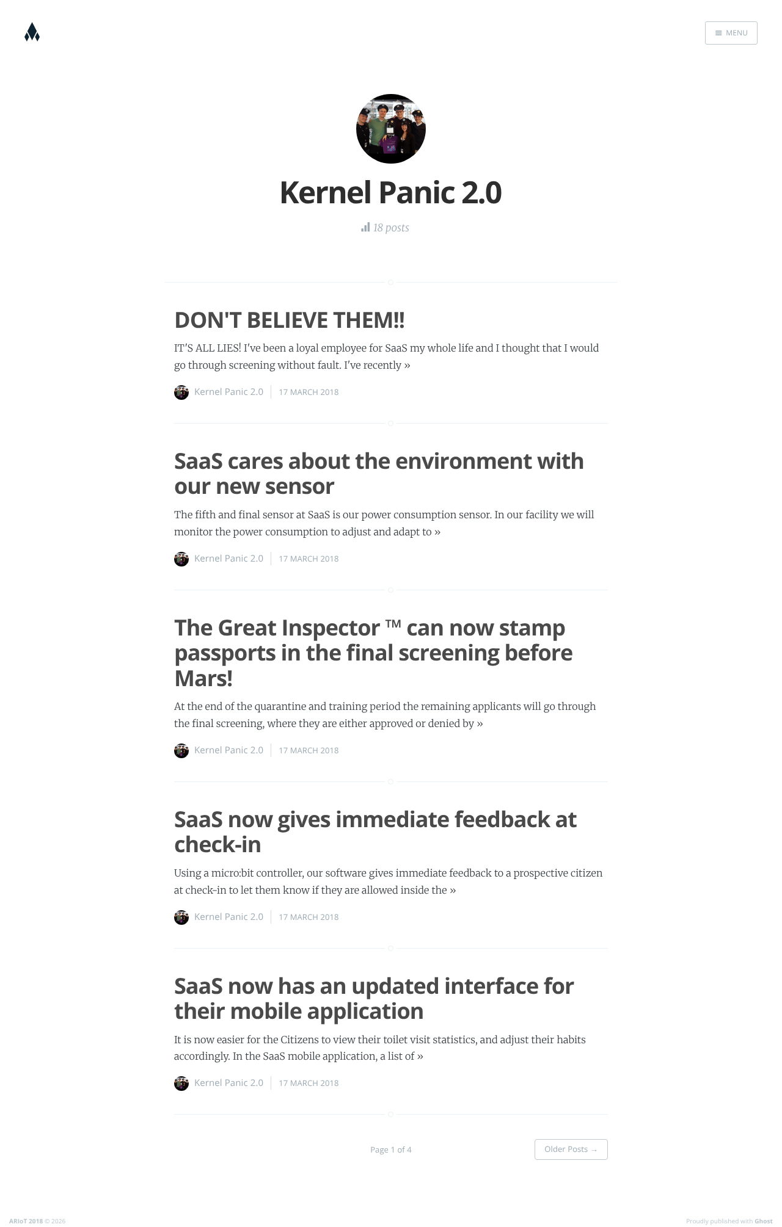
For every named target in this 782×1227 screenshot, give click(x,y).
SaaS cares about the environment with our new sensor (379, 473)
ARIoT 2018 (26, 1221)
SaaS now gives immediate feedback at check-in (375, 831)
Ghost (764, 1221)
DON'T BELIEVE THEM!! (289, 320)
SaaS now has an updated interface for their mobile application (374, 998)
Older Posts (571, 1148)
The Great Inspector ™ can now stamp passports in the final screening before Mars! (373, 652)
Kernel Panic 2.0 (228, 392)
